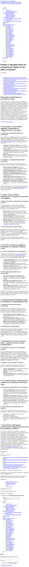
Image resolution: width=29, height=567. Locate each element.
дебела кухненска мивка (18, 187)
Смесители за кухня (10, 484)
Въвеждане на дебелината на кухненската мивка (14, 77)
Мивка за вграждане (10, 15)
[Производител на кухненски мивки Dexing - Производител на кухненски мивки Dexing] (11, 3)
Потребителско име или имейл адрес (9, 556)
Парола (3, 560)
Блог (4, 23)
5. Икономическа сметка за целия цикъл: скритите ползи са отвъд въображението (14, 89)
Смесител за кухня (7, 19)
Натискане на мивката (8, 17)
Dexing (17, 163)
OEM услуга (9, 10)
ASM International (8, 141)
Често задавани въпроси (11, 11)
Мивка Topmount (10, 13)
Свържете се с (6, 22)
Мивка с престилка (10, 16)
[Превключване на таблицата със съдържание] (2, 75)
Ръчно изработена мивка (9, 12)
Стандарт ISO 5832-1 (20, 255)
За (3, 9)
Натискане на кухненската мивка (13, 18)
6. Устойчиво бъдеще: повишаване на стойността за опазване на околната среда (15, 91)
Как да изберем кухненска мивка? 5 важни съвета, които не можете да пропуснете (14, 467)
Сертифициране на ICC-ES (12, 446)
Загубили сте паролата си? (7, 565)
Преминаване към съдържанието (8, 1)
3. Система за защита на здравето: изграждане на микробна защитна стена (14, 84)
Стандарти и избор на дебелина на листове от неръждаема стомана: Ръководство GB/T (13, 465)
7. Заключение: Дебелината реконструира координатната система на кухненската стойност (14, 94)
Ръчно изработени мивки (12, 481)
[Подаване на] (1, 454)
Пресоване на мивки (10, 483)
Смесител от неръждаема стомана (13, 21)
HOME (4, 8)
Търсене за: (5, 499)
